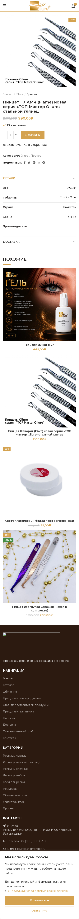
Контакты (9, 738)
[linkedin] (39, 162)
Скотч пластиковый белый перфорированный (39, 521)
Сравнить (14, 145)
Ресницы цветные (15, 769)
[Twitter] (29, 162)
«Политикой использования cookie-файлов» (38, 891)
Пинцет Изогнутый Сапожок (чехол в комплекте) (39, 608)
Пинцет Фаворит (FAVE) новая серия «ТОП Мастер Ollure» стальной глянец (39, 432)
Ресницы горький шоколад (21, 762)
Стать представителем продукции (26, 705)
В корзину (33, 134)
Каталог (8, 685)
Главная (8, 94)
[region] (39, 885)
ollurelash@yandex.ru (31, 849)
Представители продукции (22, 698)
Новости (9, 718)
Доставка (11, 241)
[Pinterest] (34, 162)
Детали (9, 178)
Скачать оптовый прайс (19, 731)
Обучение (10, 692)
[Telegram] (43, 162)
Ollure (20, 94)
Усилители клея (14, 802)
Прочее (31, 94)
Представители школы (19, 711)
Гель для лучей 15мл (39, 345)
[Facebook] (25, 162)
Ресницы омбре (14, 775)
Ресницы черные (14, 755)
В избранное (37, 145)
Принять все (39, 900)
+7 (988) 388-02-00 (34, 841)
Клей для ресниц (14, 782)
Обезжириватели (15, 795)
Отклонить (39, 910)
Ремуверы (10, 788)
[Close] (75, 854)
